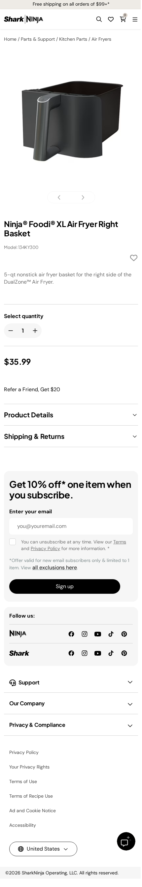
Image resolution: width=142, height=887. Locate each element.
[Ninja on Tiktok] (111, 633)
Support (29, 682)
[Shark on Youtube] (97, 652)
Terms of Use (23, 781)
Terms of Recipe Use (31, 796)
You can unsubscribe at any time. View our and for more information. (73, 545)
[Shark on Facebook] (71, 652)
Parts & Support (38, 39)
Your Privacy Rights (29, 767)
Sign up (65, 586)
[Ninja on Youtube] (97, 633)
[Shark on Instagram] (84, 652)
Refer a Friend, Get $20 (32, 389)
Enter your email (30, 511)
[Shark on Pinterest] (124, 652)
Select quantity (23, 316)
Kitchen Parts (73, 39)
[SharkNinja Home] (23, 19)
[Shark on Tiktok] (111, 652)
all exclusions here (54, 567)
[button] (99, 19)
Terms (119, 542)
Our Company (27, 703)
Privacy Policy (45, 548)
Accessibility (22, 825)
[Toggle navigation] (134, 19)
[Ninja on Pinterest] (124, 633)
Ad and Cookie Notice (32, 811)
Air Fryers (101, 39)
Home (10, 39)
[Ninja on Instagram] (84, 633)
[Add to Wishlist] (133, 259)
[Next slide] (81, 197)
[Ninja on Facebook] (71, 633)
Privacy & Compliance (37, 724)
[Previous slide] (61, 197)
